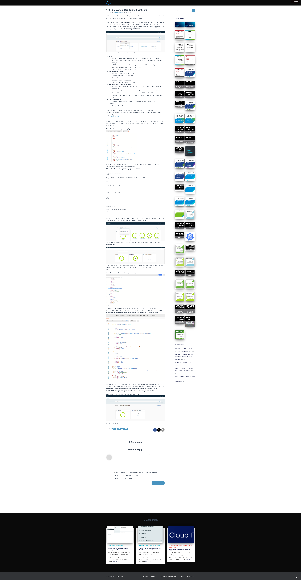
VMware (175, 547)
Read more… (116, 561)
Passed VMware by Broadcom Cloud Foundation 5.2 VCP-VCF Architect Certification (185, 379)
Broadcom (141, 545)
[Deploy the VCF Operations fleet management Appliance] (120, 534)
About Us (191, 576)
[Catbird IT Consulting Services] (108, 3)
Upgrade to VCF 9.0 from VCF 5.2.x (184, 362)
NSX (114, 428)
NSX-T (119, 428)
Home (146, 576)
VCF (119, 545)
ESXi (186, 545)
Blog (182, 576)
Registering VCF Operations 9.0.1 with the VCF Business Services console (184, 356)
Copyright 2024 (110, 576)
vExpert (125, 428)
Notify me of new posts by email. (123, 478)
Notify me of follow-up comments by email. (126, 475)
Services (154, 576)
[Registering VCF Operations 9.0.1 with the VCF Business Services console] (150, 534)
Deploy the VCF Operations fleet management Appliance (118, 549)
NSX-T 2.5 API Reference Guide (119, 117)
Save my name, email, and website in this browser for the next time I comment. (136, 472)
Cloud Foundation (113, 545)
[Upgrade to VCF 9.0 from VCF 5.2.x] (181, 534)
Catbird (122, 576)
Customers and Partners (169, 576)
